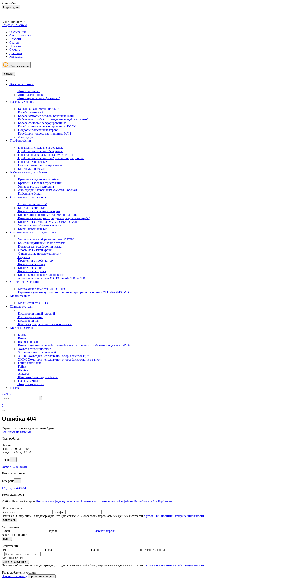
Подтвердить (11, 7)
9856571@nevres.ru (14, 466)
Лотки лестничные (30, 94)
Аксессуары (25, 137)
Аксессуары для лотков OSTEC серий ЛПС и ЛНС (51, 278)
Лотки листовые (28, 91)
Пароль (52, 531)
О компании (17, 32)
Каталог (8, 73)
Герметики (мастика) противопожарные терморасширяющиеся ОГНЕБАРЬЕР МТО (73, 292)
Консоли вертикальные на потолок (41, 243)
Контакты (16, 56)
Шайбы (22, 370)
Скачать (14, 49)
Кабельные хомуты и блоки (28, 172)
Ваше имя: (8, 512)
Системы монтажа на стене (28, 197)
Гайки (21, 366)
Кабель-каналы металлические (38, 108)
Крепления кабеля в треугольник (39, 183)
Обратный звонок (18, 66)
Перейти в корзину (14, 576)
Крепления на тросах (31, 271)
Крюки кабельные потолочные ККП (42, 274)
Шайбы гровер (27, 341)
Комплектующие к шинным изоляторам (44, 324)
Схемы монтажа (20, 35)
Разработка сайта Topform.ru (153, 501)
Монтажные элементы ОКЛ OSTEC (41, 288)
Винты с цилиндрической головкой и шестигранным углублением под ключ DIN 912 (75, 345)
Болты (21, 334)
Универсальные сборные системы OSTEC (45, 239)
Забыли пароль (105, 531)
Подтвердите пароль (152, 549)
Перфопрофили (20, 140)
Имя (4, 549)
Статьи (14, 42)
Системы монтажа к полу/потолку (32, 232)
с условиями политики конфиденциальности (174, 516)
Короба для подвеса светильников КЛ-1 (44, 133)
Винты (22, 338)
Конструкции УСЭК (31, 168)
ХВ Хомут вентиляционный (36, 352)
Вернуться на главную (17, 431)
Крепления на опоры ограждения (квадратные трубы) (53, 218)
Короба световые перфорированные (41, 123)
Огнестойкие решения (24, 281)
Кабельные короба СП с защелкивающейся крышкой (53, 119)
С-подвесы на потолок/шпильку (39, 253)
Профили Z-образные (32, 161)
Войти (6, 538)
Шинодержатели (21, 306)
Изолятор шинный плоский (36, 313)
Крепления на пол (29, 267)
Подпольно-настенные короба (37, 130)
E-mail (6, 531)
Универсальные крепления (35, 186)
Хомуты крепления (30, 384)
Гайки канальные (29, 363)
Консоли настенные (31, 207)
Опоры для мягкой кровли (35, 250)
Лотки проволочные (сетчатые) (38, 98)
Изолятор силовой (30, 317)
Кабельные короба (22, 101)
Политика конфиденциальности (57, 501)
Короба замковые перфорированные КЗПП (46, 115)
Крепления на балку (31, 264)
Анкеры (23, 373)
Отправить (9, 519)
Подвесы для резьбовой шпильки (39, 246)
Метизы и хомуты (21, 327)
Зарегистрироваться (15, 561)
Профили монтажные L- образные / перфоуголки (50, 158)
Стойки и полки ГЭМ (32, 204)
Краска (14, 387)
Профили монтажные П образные (40, 147)
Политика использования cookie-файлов (106, 501)
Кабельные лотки (21, 84)
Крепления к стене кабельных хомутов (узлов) (48, 221)
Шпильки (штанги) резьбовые (37, 377)
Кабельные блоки (29, 193)
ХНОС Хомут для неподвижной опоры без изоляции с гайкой (59, 359)
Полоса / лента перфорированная (39, 165)
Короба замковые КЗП (32, 112)
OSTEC (7, 394)
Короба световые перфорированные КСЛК (46, 126)
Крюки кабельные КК (32, 228)
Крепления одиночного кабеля (38, 179)
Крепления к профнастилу (35, 260)
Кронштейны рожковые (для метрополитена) (47, 214)
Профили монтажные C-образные (40, 151)
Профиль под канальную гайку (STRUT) (45, 154)
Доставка (15, 53)
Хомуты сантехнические (34, 349)
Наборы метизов (28, 380)
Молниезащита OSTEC (33, 303)
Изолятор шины (28, 320)
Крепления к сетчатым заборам (38, 211)
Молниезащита (19, 296)
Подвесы (23, 257)
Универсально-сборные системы (39, 225)
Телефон (59, 512)
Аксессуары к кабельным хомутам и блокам (47, 190)
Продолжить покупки (41, 576)
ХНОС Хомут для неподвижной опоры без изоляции (53, 356)
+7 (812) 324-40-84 (14, 488)
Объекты (15, 46)
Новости (15, 39)
